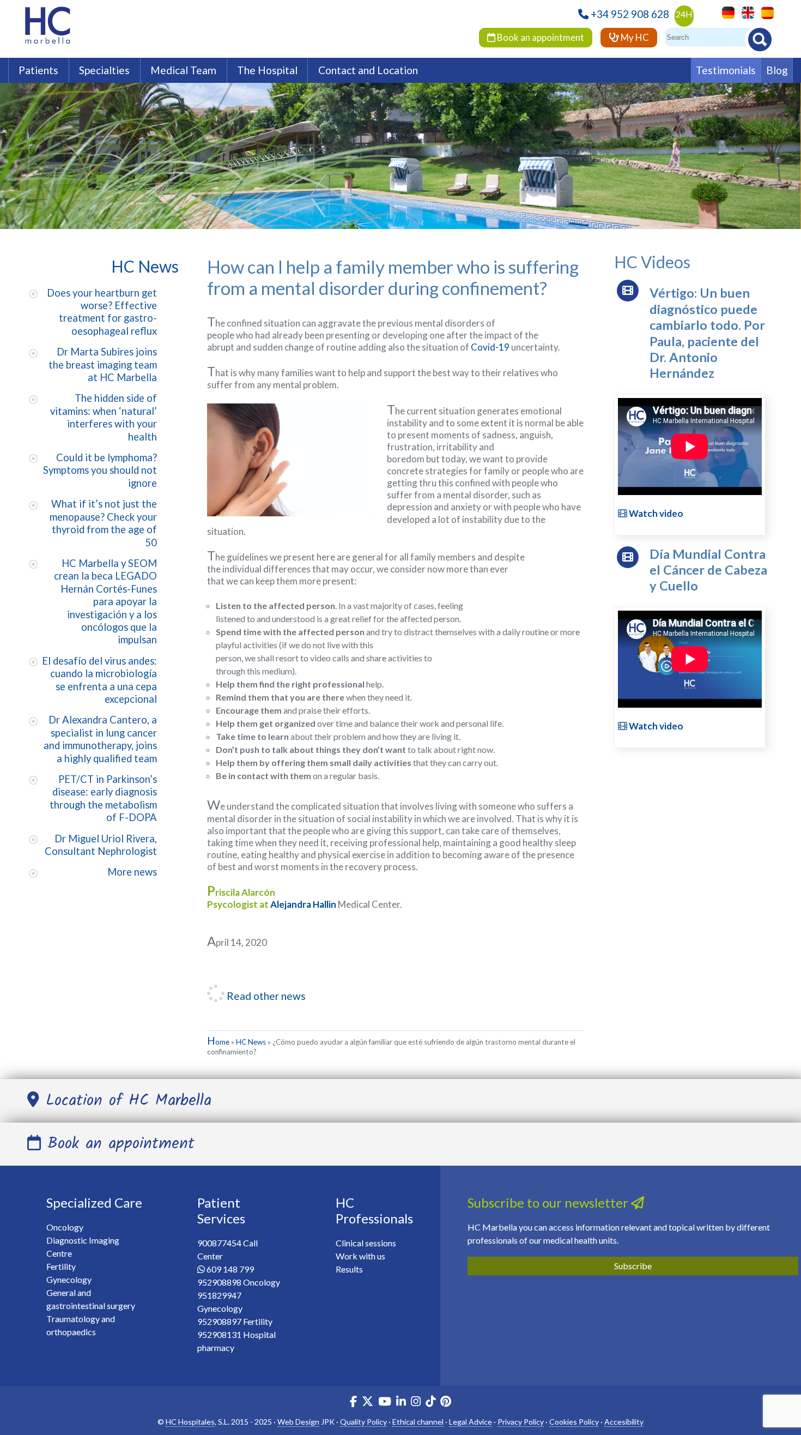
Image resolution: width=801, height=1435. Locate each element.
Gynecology (69, 1279)
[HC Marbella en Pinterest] (446, 1402)
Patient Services (221, 1210)
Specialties (104, 70)
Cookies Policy (574, 1421)
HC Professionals (374, 1210)
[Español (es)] (765, 12)
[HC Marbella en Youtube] (385, 1402)
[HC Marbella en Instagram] (415, 1402)
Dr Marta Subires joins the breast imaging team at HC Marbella (102, 364)
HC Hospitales (190, 1421)
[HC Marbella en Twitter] (368, 1402)
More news (132, 872)
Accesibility (624, 1421)
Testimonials (726, 70)
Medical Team (183, 70)
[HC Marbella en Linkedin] (401, 1402)
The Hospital (267, 70)
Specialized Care (94, 1202)
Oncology (64, 1227)
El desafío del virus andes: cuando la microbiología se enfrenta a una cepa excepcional (99, 680)
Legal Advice (470, 1421)
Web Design (298, 1421)
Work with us (360, 1256)
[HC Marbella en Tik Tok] (430, 1402)
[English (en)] (745, 12)
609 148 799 (230, 1269)
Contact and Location (368, 70)
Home (218, 1042)
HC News (251, 1042)
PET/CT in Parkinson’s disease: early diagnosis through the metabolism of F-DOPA (103, 798)
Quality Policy (363, 1421)
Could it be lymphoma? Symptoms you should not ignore (100, 470)
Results (349, 1269)
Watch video (655, 513)
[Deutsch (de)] (726, 12)
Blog (777, 70)
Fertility (61, 1266)
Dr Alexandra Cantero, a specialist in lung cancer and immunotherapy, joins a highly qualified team (100, 739)
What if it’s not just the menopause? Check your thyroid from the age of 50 (103, 523)
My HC (634, 37)
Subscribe (633, 1266)
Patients (38, 70)
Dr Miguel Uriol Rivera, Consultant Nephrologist (101, 845)
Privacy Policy (520, 1421)
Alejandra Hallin (303, 904)
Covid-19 (490, 347)
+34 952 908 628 (630, 14)
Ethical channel (418, 1421)
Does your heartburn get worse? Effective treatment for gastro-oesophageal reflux (102, 312)
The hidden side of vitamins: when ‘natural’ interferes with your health (103, 417)
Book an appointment (539, 37)
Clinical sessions (366, 1243)
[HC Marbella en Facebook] (353, 1402)
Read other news (265, 996)
